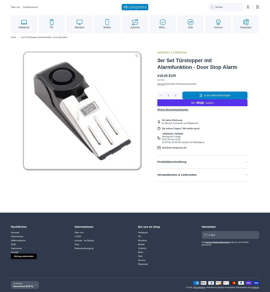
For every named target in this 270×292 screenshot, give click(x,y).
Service (141, 260)
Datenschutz (17, 236)
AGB (13, 244)
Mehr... (141, 252)
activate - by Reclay (84, 240)
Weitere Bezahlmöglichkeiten (172, 109)
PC (139, 236)
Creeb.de (255, 287)
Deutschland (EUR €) (23, 286)
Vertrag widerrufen (24, 256)
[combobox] (225, 7)
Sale (140, 256)
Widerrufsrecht (18, 240)
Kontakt (14, 252)
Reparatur (143, 264)
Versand (161, 84)
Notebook (143, 232)
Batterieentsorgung (84, 248)
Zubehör (142, 248)
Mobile (141, 244)
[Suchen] (211, 7)
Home (13, 37)
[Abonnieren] (255, 235)
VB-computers (199, 287)
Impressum (16, 248)
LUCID (78, 236)
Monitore (142, 240)
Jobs (77, 244)
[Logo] (135, 7)
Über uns (79, 232)
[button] (257, 7)
